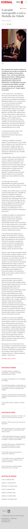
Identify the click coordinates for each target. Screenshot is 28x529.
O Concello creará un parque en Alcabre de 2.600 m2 (12, 452)
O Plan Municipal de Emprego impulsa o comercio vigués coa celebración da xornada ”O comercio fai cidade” (14, 438)
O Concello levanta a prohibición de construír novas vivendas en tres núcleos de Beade (13, 460)
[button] (26, 2)
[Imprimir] (3, 24)
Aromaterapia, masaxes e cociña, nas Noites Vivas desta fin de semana (14, 416)
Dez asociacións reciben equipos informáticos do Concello (12, 467)
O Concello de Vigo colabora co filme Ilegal (13, 403)
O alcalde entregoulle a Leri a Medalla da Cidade (13, 379)
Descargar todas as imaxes (9, 358)
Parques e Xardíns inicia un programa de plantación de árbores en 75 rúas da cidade (14, 396)
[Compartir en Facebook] (8, 24)
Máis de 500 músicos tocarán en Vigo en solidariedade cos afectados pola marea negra (13, 430)
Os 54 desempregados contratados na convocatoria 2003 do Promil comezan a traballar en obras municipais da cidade (14, 387)
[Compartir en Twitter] (10, 24)
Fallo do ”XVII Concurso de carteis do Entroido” (13, 422)
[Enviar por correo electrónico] (5, 24)
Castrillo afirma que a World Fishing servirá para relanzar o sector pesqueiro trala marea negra (13, 445)
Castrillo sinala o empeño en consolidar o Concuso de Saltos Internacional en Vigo (11, 372)
